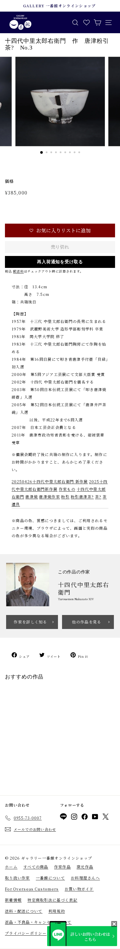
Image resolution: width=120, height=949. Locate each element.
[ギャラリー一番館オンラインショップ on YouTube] (95, 818)
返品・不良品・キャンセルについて (38, 922)
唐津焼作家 (49, 496)
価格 (9, 181)
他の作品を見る (86, 622)
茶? (98, 496)
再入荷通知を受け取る (60, 261)
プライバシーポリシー (26, 933)
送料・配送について (24, 911)
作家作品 (62, 867)
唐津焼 (31, 496)
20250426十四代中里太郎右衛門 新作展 (50, 481)
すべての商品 (35, 867)
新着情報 (13, 900)
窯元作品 (85, 867)
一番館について (50, 878)
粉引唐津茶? (82, 496)
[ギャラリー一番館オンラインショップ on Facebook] (85, 818)
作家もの (67, 489)
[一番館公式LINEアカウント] (63, 817)
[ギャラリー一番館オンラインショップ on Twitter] (106, 818)
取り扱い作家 (17, 878)
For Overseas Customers (32, 889)
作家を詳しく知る (30, 622)
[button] (60, 230)
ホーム (11, 867)
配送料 (18, 271)
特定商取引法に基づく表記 (52, 900)
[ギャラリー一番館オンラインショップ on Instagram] (74, 818)
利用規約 (56, 911)
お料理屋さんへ (85, 878)
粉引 (65, 496)
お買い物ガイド (79, 889)
